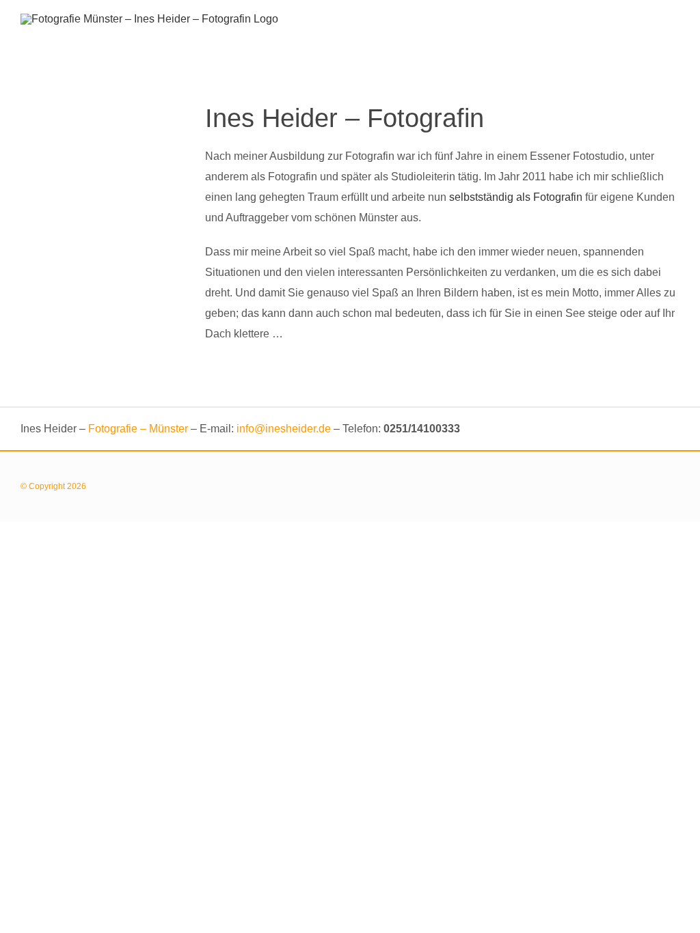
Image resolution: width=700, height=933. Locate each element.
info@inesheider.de (284, 428)
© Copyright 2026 (55, 486)
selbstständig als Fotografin (515, 197)
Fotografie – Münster (138, 428)
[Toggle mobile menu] (674, 22)
